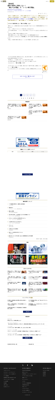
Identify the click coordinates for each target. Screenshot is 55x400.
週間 (32, 151)
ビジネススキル (10, 10)
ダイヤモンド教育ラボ (25, 390)
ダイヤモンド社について (47, 368)
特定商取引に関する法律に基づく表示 (10, 377)
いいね (42, 151)
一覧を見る (27, 311)
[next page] (34, 95)
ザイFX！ (23, 381)
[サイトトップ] (4, 1)
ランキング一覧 (27, 174)
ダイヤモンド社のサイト (26, 368)
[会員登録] (52, 1)
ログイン (47, 1)
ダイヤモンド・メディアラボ (27, 392)
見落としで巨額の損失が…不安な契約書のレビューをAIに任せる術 (17, 304)
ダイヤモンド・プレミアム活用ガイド (10, 373)
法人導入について (6, 386)
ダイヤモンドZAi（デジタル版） (27, 375)
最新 (12, 151)
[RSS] (32, 365)
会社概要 (44, 372)
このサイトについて (7, 370)
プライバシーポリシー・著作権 (9, 379)
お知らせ (44, 375)
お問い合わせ (6, 384)
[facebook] (27, 365)
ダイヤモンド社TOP (46, 370)
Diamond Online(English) (26, 370)
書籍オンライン (24, 377)
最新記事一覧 (27, 337)
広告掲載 (5, 383)
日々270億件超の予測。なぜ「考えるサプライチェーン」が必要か (38, 301)
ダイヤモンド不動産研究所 (26, 383)
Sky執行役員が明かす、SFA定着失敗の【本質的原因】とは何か (17, 308)
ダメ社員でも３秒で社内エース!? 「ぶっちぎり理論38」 (22, 10)
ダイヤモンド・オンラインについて (10, 368)
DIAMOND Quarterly (25, 384)
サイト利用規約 (6, 375)
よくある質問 (6, 381)
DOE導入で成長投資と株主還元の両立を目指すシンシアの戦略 (17, 301)
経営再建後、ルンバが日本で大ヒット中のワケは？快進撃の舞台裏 (38, 304)
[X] (23, 365)
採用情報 (44, 373)
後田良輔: (15, 9)
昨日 (22, 151)
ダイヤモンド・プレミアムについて (9, 372)
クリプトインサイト (25, 388)
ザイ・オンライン (25, 379)
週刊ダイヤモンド (25, 372)
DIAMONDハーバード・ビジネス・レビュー (29, 373)
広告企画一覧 (31, 344)
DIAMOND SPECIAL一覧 (12, 344)
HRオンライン (24, 386)
